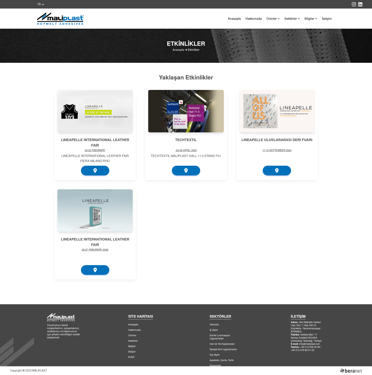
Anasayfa (234, 18)
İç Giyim (214, 329)
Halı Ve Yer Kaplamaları (222, 343)
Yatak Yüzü (215, 370)
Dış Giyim (215, 354)
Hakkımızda (253, 18)
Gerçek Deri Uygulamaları (223, 349)
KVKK (131, 357)
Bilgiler (309, 18)
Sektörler (290, 18)
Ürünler (271, 18)
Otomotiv (214, 324)
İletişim (327, 18)
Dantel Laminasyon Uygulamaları (220, 337)
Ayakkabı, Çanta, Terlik (222, 360)
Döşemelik (215, 365)
